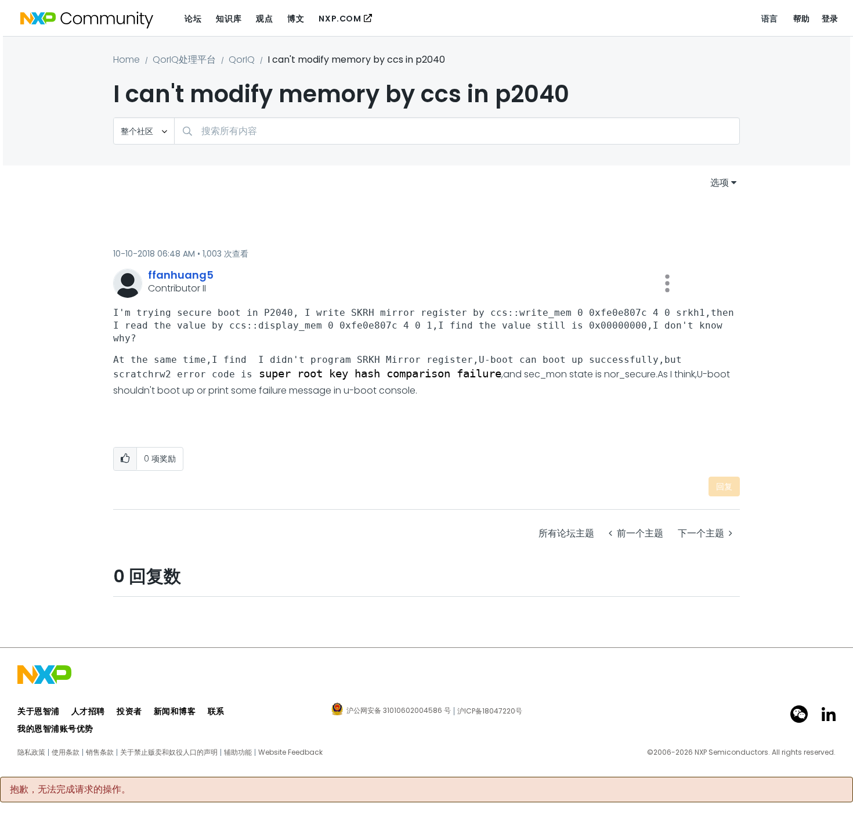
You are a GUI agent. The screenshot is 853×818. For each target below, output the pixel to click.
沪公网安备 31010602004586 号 (398, 711)
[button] (667, 283)
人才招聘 (88, 711)
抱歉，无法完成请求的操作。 (70, 789)
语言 (769, 18)
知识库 (228, 18)
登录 (830, 18)
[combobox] (457, 131)
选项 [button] (719, 182)
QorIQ (242, 59)
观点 (264, 18)
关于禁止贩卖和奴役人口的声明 (169, 752)
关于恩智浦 (38, 711)
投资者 (129, 711)
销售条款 (100, 752)
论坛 (193, 18)
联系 (216, 711)
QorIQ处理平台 (184, 59)
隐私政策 (31, 752)
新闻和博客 (175, 711)
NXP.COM (340, 18)
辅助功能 (238, 752)
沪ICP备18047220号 (489, 711)
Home (126, 59)
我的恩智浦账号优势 (55, 728)
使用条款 (65, 752)
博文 (295, 18)
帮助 (801, 18)
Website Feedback (290, 752)
